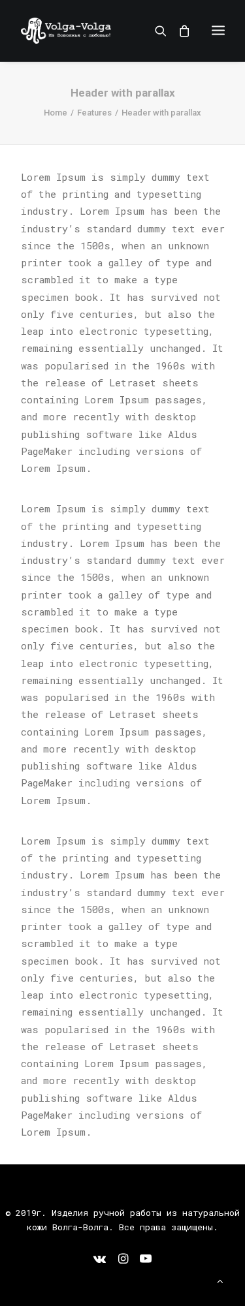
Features (94, 112)
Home (55, 112)
